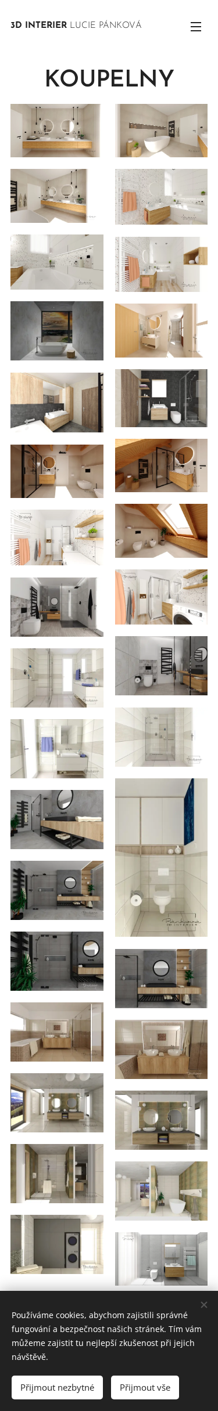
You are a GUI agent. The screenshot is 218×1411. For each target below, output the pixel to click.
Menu (196, 26)
